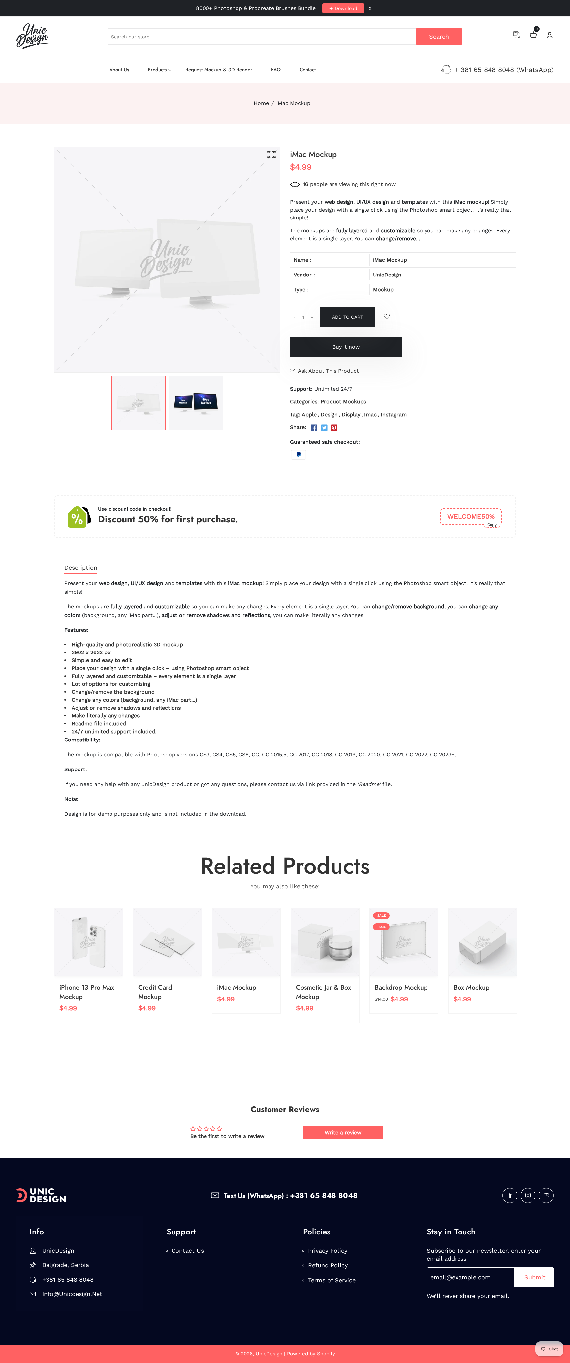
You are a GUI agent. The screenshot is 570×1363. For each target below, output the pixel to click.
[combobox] (285, 36)
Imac (370, 414)
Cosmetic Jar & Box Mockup (323, 992)
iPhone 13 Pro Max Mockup (86, 992)
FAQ (276, 69)
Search (439, 36)
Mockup (383, 289)
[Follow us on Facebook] (314, 428)
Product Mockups (343, 401)
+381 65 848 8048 (68, 1279)
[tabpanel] (138, 403)
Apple (309, 414)
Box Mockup (472, 987)
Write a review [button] (343, 1132)
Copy (492, 524)
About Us (119, 69)
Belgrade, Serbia (65, 1265)
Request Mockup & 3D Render (218, 69)
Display (351, 414)
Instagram (394, 414)
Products (157, 69)
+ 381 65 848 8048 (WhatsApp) (504, 69)
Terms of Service (332, 1280)
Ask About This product (328, 371)
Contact (308, 69)
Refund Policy (328, 1265)
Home (261, 103)
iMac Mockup (236, 987)
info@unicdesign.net (72, 1293)
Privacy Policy (327, 1250)
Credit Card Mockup (155, 992)
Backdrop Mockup (401, 987)
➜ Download (343, 8)
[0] (533, 35)
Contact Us (188, 1250)
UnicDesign (387, 275)
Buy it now (346, 347)
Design (329, 414)
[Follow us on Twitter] (324, 428)
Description (80, 568)
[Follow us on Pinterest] (334, 428)
